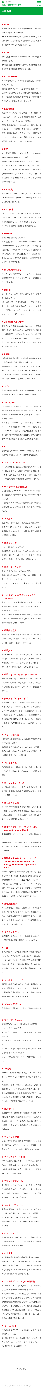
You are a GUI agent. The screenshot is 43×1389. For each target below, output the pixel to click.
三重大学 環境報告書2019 (14, 3)
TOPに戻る (21, 1369)
